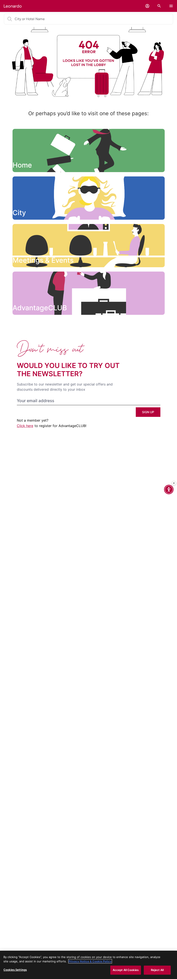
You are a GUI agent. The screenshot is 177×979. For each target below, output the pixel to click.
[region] (88, 965)
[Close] (173, 483)
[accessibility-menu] (169, 489)
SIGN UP (148, 412)
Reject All (157, 970)
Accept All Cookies (126, 970)
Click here (25, 426)
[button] (147, 6)
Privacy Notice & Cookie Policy (90, 961)
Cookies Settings (15, 969)
